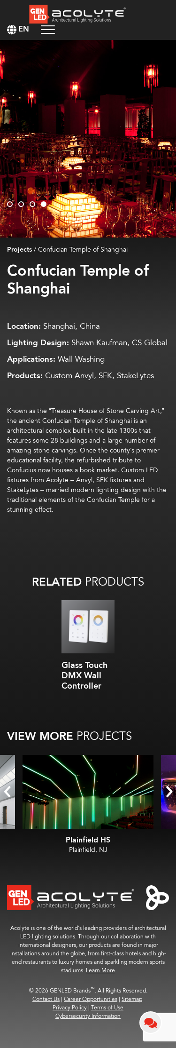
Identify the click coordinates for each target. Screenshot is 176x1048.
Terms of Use (107, 1007)
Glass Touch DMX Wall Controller (84, 675)
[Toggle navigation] (48, 29)
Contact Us (46, 999)
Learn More (100, 970)
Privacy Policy (70, 1007)
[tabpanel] (88, 139)
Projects (19, 250)
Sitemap (132, 999)
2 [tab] (21, 204)
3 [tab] (32, 204)
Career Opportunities (90, 999)
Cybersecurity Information (88, 1016)
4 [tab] (43, 204)
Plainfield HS (88, 840)
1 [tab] (10, 204)
